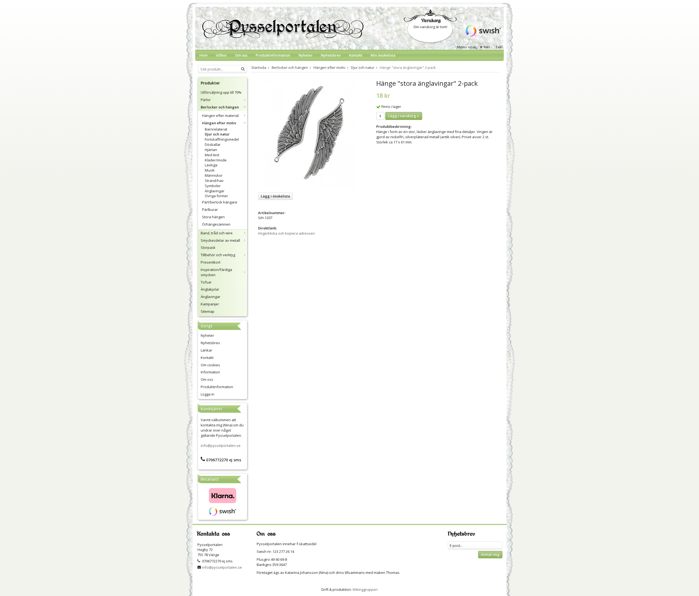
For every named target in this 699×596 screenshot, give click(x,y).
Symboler (213, 185)
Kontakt (355, 55)
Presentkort (210, 262)
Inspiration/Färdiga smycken (216, 272)
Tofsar (206, 282)
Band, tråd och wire (217, 233)
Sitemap (207, 311)
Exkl (499, 47)
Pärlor (206, 99)
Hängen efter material (220, 115)
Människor (214, 175)
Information (210, 372)
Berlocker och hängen (220, 107)
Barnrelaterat (216, 129)
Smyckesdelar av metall (220, 240)
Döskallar (213, 144)
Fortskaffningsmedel (222, 139)
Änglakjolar (210, 289)
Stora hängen (213, 216)
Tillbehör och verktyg (218, 254)
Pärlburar (210, 209)
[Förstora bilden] (311, 133)
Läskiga (211, 165)
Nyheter (305, 55)
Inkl (487, 47)
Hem (203, 55)
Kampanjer (210, 304)
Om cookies (210, 364)
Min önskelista (383, 55)
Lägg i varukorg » (403, 115)
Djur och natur (217, 134)
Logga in (207, 394)
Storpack (208, 247)
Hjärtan (211, 149)
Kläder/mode (216, 160)
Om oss (241, 55)
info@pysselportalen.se (221, 445)
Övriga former (216, 195)
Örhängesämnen (216, 224)
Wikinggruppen (365, 589)
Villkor (221, 55)
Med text (212, 154)
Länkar (206, 350)
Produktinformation (273, 55)
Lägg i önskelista (275, 196)
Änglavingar (214, 190)
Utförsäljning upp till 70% (221, 92)
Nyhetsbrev (331, 55)
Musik (210, 170)
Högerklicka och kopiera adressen (286, 233)
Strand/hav (214, 180)
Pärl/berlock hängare (219, 202)
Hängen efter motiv (219, 122)
